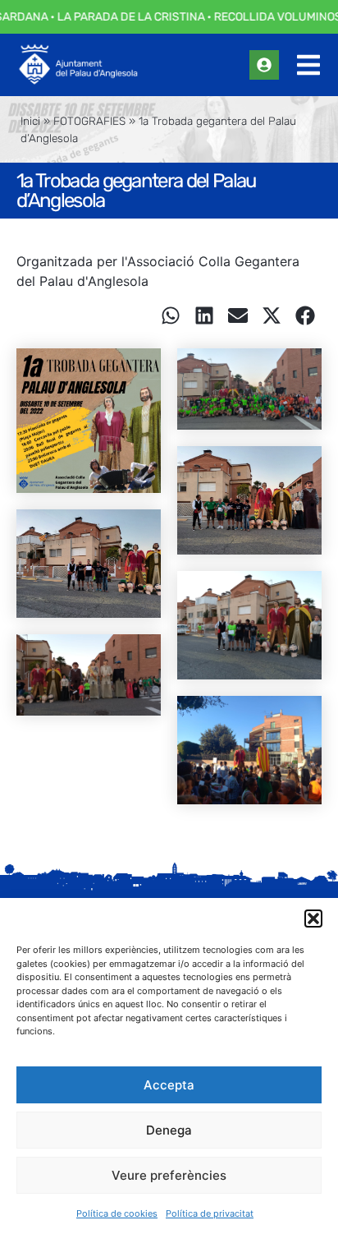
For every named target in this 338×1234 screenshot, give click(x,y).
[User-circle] (264, 65)
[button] (313, 918)
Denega (169, 1130)
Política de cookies (117, 1213)
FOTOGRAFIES (89, 120)
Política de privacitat (210, 1213)
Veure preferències (169, 1175)
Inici (30, 120)
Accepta (169, 1085)
